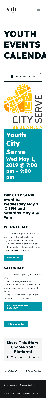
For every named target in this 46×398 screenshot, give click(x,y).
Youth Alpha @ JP (11, 371)
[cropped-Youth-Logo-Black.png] (11, 3)
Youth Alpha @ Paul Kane (32, 371)
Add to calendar (16, 324)
